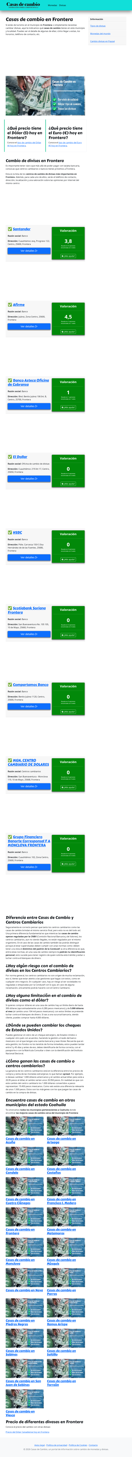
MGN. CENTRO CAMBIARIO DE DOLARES (28, 762)
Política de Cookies (78, 1445)
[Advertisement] (45, 56)
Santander (21, 229)
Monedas (53, 5)
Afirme (18, 304)
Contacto (93, 1445)
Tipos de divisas (98, 25)
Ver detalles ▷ (29, 250)
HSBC (17, 532)
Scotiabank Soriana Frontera (27, 610)
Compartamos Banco (30, 684)
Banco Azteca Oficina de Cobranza (28, 382)
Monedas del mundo (100, 33)
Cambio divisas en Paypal (102, 41)
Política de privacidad (56, 1445)
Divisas (62, 5)
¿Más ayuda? (69, 256)
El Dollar (20, 457)
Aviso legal (39, 1445)
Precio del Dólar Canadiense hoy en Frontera (27, 1432)
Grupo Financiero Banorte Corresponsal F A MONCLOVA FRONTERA (29, 841)
